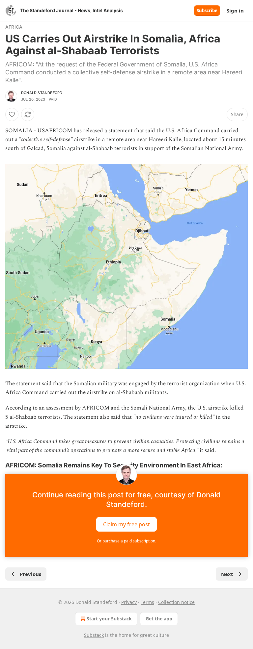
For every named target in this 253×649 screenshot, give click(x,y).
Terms (147, 602)
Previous (30, 574)
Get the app (159, 618)
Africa (13, 27)
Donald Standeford (41, 92)
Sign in (235, 10)
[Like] (11, 114)
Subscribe (207, 10)
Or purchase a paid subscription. (126, 541)
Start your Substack (109, 618)
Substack (94, 635)
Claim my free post (126, 524)
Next (227, 574)
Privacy (129, 602)
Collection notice (176, 602)
